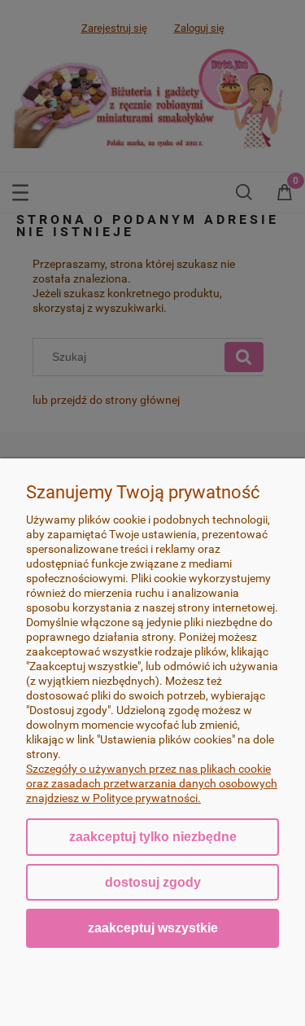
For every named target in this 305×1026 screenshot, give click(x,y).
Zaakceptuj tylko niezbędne (153, 837)
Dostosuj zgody (153, 882)
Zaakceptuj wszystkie (153, 927)
